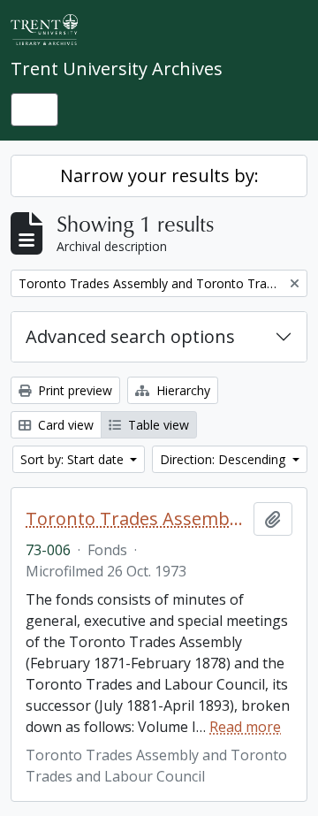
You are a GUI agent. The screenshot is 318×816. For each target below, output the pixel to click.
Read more (245, 726)
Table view (157, 424)
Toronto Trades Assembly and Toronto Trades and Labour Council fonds (136, 519)
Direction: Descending (224, 459)
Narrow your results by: (159, 175)
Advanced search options (130, 336)
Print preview (73, 390)
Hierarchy (181, 390)
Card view (64, 424)
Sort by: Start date (73, 459)
